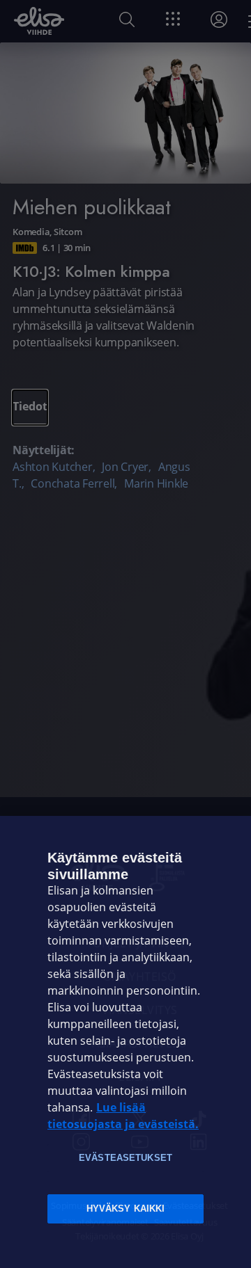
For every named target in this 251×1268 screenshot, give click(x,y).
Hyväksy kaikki (125, 1208)
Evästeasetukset (125, 1158)
